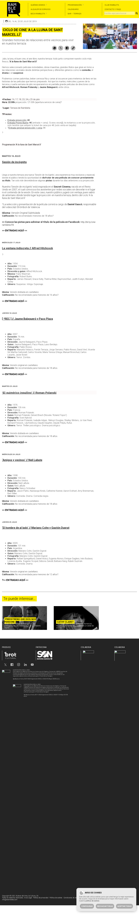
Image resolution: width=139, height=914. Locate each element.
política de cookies (92, 901)
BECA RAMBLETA (38, 13)
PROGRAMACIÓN (75, 5)
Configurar (87, 906)
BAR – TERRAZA (74, 13)
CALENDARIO (73, 9)
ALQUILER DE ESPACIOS (40, 9)
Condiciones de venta (71, 898)
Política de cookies (56, 898)
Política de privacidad (40, 898)
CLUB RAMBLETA (112, 5)
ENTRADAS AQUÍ (14, 230)
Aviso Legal (28, 898)
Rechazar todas (105, 906)
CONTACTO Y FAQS (113, 9)
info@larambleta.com (9, 900)
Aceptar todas (124, 906)
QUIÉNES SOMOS (38, 5)
